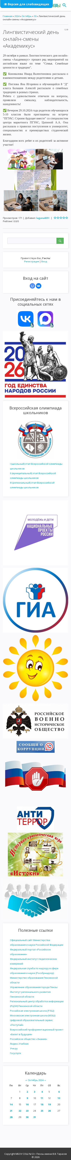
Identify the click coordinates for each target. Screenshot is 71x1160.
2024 (16, 16)
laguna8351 (43, 218)
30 (27, 1117)
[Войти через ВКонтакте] (38, 286)
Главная (7, 16)
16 (27, 1104)
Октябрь (27, 16)
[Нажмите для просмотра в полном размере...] (21, 159)
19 (49, 1104)
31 (34, 1117)
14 (11, 1104)
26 (49, 1110)
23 (27, 1110)
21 (11, 1110)
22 (20, 1110)
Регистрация (31, 261)
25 (42, 1110)
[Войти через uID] (32, 286)
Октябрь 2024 (36, 1080)
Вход (44, 261)
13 (59, 1098)
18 (42, 1104)
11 (42, 1098)
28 (11, 1117)
